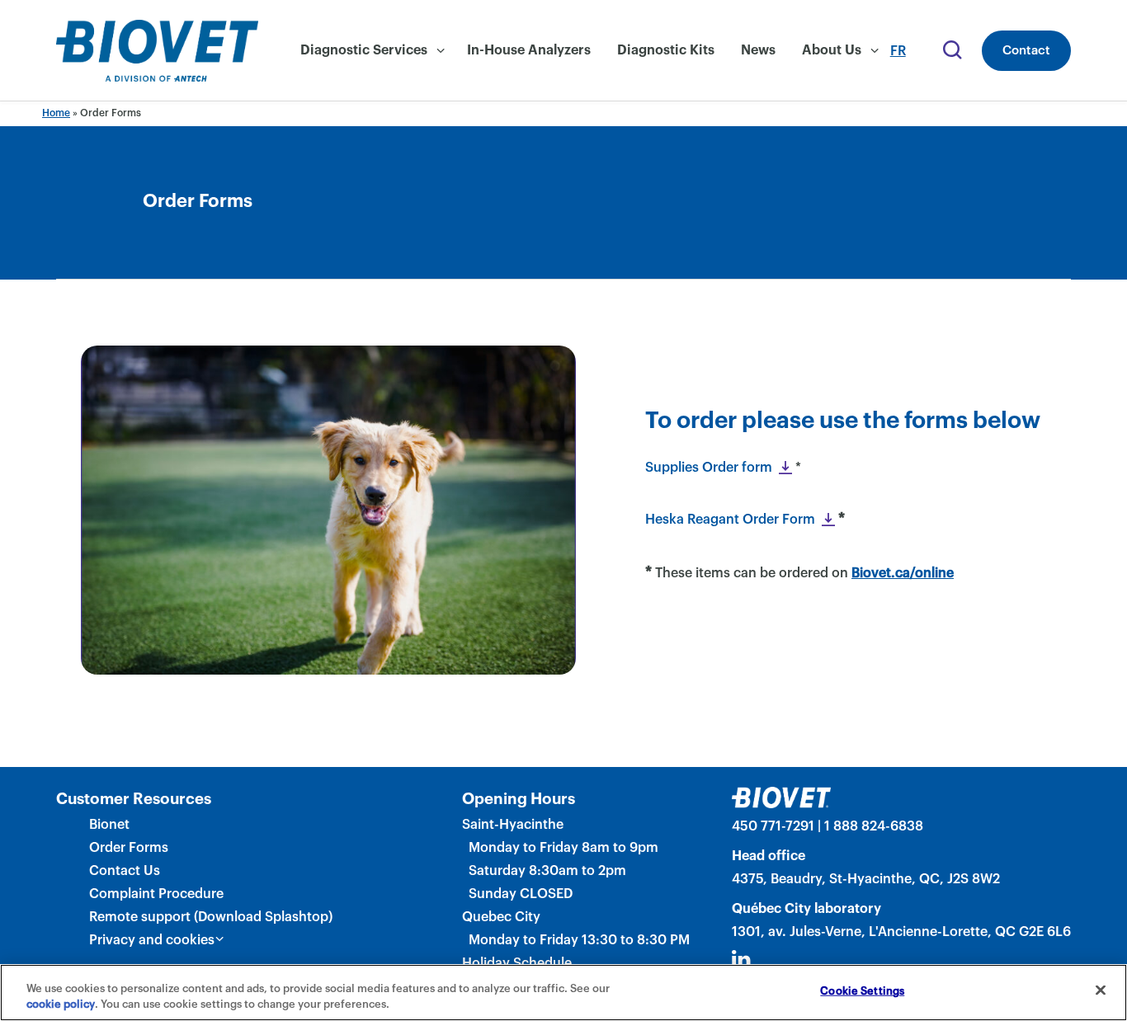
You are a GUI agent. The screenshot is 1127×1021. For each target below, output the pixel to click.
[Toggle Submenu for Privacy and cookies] (219, 939)
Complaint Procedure (156, 894)
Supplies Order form (708, 467)
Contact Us (124, 870)
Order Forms (128, 847)
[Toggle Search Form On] (950, 51)
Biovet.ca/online (902, 573)
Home (56, 113)
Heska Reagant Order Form (730, 519)
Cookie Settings (862, 991)
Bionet (109, 824)
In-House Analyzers (529, 50)
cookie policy (60, 1004)
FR (898, 51)
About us (831, 50)
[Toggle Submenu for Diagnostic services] (440, 51)
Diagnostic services (363, 50)
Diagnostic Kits (665, 50)
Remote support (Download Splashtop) (210, 917)
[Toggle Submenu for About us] (874, 51)
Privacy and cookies (152, 940)
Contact (1026, 51)
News (758, 50)
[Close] (1100, 990)
